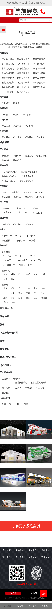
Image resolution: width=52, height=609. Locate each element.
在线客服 (7, 606)
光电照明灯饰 (23, 64)
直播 (2, 341)
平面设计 (17, 156)
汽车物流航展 (23, 68)
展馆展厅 (4, 108)
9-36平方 (7, 256)
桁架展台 (17, 137)
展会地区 (6, 285)
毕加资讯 (4, 186)
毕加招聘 (40, 197)
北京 (28, 288)
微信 (2, 324)
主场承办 (6, 379)
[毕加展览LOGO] (22, 11)
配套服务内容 (6, 372)
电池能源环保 (23, 87)
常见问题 (6, 197)
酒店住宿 (29, 156)
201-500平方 (36, 260)
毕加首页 (6, 550)
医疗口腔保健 (23, 78)
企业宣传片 (7, 236)
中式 (28, 274)
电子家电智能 (39, 64)
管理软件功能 (21, 382)
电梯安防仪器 (39, 87)
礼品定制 (40, 388)
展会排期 (17, 197)
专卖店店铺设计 (28, 176)
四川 (13, 293)
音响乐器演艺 (8, 73)
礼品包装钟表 (23, 82)
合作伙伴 (22, 212)
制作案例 (31, 236)
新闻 (4, 404)
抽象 (36, 274)
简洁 (5, 274)
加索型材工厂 (8, 240)
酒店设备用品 (39, 82)
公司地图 (17, 224)
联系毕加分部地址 (9, 332)
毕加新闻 (16, 192)
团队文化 (21, 240)
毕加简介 (6, 208)
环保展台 (4, 131)
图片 (19, 404)
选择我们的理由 (8, 357)
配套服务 (4, 149)
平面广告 (17, 388)
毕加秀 (32, 240)
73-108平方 (8, 260)
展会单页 (29, 197)
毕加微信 (29, 224)
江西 (36, 298)
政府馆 (16, 103)
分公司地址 (6, 365)
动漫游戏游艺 (8, 87)
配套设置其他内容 (39, 382)
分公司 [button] (13, 593)
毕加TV (5, 192)
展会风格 (6, 271)
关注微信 (32, 606)
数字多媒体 (28, 115)
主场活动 (4, 120)
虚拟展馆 (4, 142)
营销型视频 (41, 156)
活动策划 (6, 160)
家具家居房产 (23, 59)
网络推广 (17, 160)
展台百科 (39, 192)
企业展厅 (6, 103)
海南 (43, 288)
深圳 (13, 298)
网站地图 (4, 316)
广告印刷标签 (8, 92)
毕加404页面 (6, 308)
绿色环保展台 (23, 92)
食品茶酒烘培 (39, 78)
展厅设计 (4, 97)
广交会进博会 (8, 59)
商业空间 (4, 165)
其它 (13, 279)
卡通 (43, 274)
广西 (36, 293)
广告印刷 (29, 388)
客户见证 (21, 208)
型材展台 (6, 137)
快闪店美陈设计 (9, 181)
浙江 (13, 288)
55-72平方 (31, 256)
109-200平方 (22, 260)
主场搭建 (6, 126)
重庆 (28, 298)
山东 (5, 288)
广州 (20, 288)
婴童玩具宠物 (8, 68)
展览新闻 (28, 192)
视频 (26, 404)
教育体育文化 (8, 78)
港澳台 (44, 298)
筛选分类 (4, 245)
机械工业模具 (39, 73)
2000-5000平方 (25, 265)
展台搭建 (4, 53)
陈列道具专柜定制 (29, 172)
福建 (20, 293)
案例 (11, 404)
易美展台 (40, 137)
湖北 (43, 293)
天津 (36, 288)
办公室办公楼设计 (10, 176)
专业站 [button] (33, 593)
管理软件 (6, 156)
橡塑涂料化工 (23, 73)
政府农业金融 (39, 68)
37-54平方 (19, 256)
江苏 (5, 293)
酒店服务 (6, 393)
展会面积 (6, 252)
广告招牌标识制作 (10, 172)
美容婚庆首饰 (8, 64)
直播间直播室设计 (27, 181)
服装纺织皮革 (8, 82)
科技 (13, 274)
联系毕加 (4, 218)
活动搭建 (17, 126)
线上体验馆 (37, 213)
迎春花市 (29, 126)
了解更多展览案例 (26, 526)
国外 (5, 302)
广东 (28, 293)
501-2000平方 (9, 265)
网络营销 (6, 388)
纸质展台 (29, 137)
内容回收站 (5, 398)
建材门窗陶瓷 (39, 59)
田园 (5, 279)
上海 (5, 298)
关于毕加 (4, 202)
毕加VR (35, 208)
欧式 (20, 274)
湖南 (20, 298)
